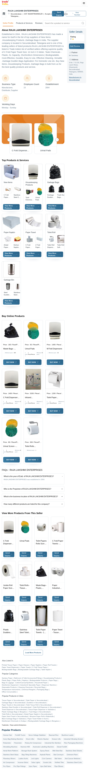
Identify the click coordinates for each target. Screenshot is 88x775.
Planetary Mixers (9, 758)
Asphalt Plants (45, 754)
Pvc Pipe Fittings (20, 766)
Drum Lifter (30, 739)
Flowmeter (18, 743)
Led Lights (35, 758)
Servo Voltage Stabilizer (37, 735)
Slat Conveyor (58, 754)
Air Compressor (9, 762)
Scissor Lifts (56, 739)
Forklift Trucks (20, 735)
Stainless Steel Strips (10, 754)
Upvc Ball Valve (45, 766)
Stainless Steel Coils (74, 762)
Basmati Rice (53, 735)
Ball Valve (58, 758)
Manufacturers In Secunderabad (75, 78)
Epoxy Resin (44, 751)
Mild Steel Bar (57, 751)
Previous (9, 140)
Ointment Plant (72, 754)
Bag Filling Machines (29, 754)
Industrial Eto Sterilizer (53, 743)
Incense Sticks (23, 762)
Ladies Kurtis (23, 758)
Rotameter (7, 743)
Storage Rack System (29, 751)
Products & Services (24, 23)
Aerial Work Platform (10, 751)
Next (57, 140)
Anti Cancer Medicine (72, 758)
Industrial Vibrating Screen (73, 739)
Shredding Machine (10, 747)
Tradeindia (5, 725)
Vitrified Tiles (59, 762)
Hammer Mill (25, 747)
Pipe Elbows (58, 766)
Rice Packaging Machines (73, 743)
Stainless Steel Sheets (74, 751)
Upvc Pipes (33, 766)
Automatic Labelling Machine (43, 747)
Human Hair (7, 735)
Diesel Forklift (62, 747)
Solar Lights (35, 762)
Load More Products (33, 653)
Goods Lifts (47, 762)
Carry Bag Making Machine (13, 739)
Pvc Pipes (6, 766)
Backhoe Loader (68, 735)
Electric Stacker (43, 739)
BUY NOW (10, 362)
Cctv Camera (46, 758)
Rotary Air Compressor (33, 743)
